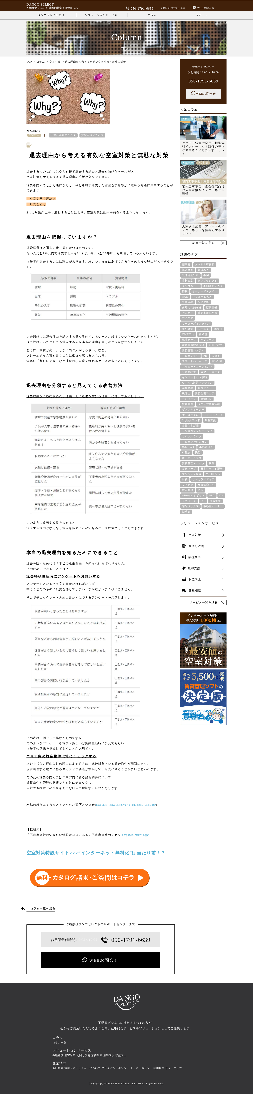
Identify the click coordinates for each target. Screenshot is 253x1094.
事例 (206, 275)
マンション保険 (192, 474)
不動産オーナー (213, 506)
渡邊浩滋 (206, 398)
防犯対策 (187, 329)
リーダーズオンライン (196, 323)
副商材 (186, 264)
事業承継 (187, 302)
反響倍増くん (206, 484)
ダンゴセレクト (207, 280)
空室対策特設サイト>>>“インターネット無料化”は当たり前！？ (96, 852)
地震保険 (215, 501)
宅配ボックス (190, 506)
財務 (185, 479)
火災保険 (203, 302)
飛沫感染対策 (190, 275)
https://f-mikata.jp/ (135, 834)
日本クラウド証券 (212, 468)
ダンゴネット (190, 286)
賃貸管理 (187, 404)
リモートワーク (213, 415)
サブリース (207, 339)
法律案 (216, 355)
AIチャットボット (193, 495)
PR (205, 355)
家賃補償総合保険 (193, 345)
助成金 (186, 511)
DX (221, 495)
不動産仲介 (206, 447)
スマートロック (210, 372)
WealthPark (213, 474)
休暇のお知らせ (192, 307)
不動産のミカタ (213, 286)
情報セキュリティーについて (82, 1068)
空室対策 (217, 361)
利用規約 (158, 1068)
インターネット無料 (194, 377)
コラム (152, 15)
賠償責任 (211, 307)
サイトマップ (173, 1068)
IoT (203, 501)
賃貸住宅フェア (204, 393)
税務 (211, 463)
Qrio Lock (188, 447)
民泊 (198, 452)
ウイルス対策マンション (197, 382)
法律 (200, 490)
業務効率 (187, 388)
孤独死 (218, 329)
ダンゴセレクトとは (51, 15)
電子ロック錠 (190, 415)
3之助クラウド (191, 420)
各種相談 (58, 1055)
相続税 (203, 334)
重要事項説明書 (207, 312)
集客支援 (210, 420)
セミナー (187, 312)
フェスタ (203, 329)
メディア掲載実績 (209, 404)
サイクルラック (192, 436)
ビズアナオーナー (193, 409)
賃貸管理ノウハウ (92, 135)
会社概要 (58, 1068)
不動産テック (190, 355)
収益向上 (120, 1055)
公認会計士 (189, 372)
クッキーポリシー (141, 1068)
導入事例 (187, 269)
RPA (212, 495)
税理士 (186, 393)
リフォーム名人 (202, 296)
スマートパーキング (194, 361)
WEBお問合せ (206, 8)
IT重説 (186, 452)
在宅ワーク (189, 501)
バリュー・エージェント (197, 366)
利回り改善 (216, 345)
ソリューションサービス (101, 15)
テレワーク (189, 398)
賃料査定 (187, 280)
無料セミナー (206, 388)
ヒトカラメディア (203, 479)
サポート (202, 15)
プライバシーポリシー (115, 1068)
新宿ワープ (189, 468)
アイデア (187, 318)
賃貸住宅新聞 (190, 425)
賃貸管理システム (193, 350)
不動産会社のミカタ (63, 135)
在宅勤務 (187, 490)
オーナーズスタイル (204, 291)
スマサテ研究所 (204, 264)
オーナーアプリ (192, 458)
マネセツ (187, 484)
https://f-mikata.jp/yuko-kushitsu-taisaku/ (126, 804)
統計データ (189, 339)
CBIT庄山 (188, 334)
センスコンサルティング (197, 431)
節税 (185, 291)
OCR (185, 296)
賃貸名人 (203, 269)
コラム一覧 (59, 1042)
